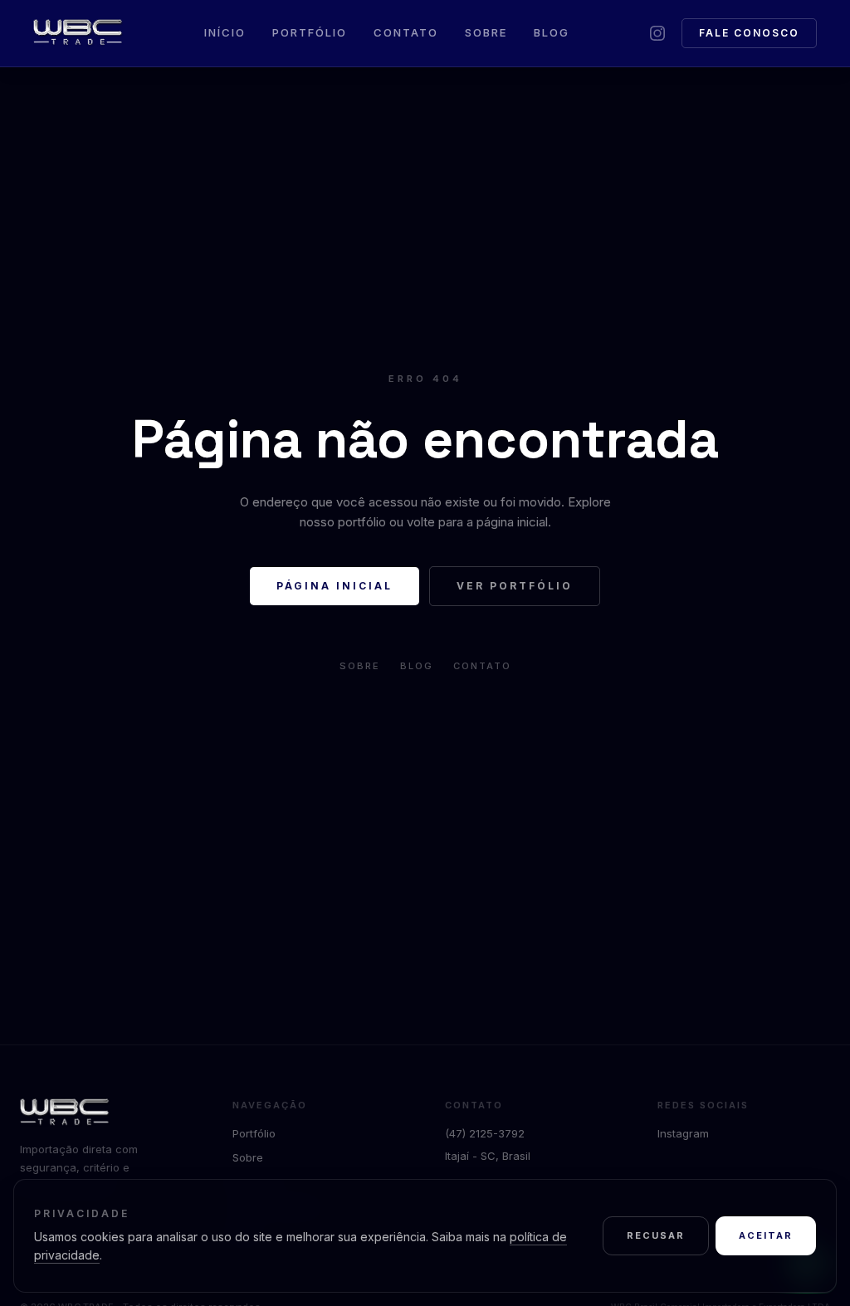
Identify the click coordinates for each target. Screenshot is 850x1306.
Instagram (683, 1133)
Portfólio (309, 32)
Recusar (656, 1235)
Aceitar (766, 1235)
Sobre (486, 32)
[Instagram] (657, 33)
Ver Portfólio (515, 586)
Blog (551, 32)
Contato (406, 32)
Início (225, 32)
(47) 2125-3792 (485, 1133)
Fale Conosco (749, 33)
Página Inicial (334, 586)
